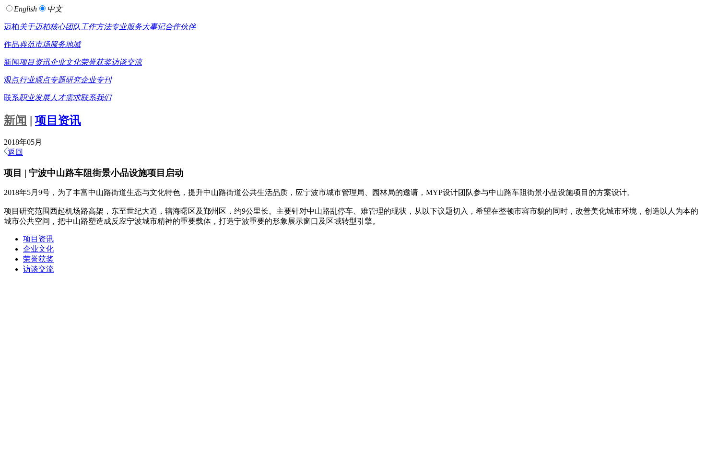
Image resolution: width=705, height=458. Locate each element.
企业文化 (65, 62)
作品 (11, 44)
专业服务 (126, 27)
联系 (11, 97)
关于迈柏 (34, 27)
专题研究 (65, 80)
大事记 (153, 27)
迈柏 (11, 27)
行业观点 (34, 80)
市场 (42, 44)
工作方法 (96, 27)
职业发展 (34, 97)
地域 (73, 44)
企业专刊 (96, 80)
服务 (57, 44)
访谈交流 (126, 62)
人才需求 (65, 97)
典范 (27, 44)
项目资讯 (34, 62)
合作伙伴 (180, 27)
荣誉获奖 (96, 62)
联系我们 (96, 97)
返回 (15, 152)
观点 (11, 80)
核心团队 (65, 27)
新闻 (11, 62)
